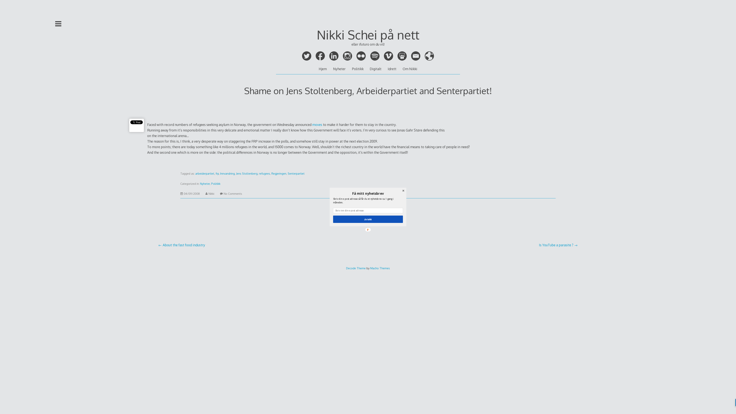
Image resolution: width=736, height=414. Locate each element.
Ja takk (368, 219)
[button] (368, 193)
